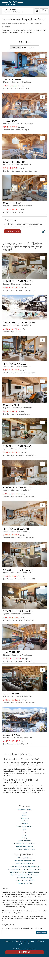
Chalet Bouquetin (14, 162)
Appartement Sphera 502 (18, 281)
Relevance (15, 47)
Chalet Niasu (11, 693)
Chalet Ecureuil (13, 79)
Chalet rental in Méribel (24, 883)
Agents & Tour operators (24, 846)
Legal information (24, 944)
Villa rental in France (24, 858)
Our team (24, 821)
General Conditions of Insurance (24, 843)
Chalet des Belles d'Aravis (19, 322)
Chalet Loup (10, 120)
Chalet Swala (11, 735)
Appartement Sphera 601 (18, 570)
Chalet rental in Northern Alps (24, 861)
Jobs (24, 829)
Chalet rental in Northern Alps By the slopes (24, 872)
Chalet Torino (12, 203)
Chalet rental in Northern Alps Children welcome (24, 869)
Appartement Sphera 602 (18, 446)
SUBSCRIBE (41, 932)
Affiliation (40, 941)
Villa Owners (20, 941)
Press (24, 832)
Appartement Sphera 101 (18, 487)
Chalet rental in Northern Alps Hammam (24, 875)
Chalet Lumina (11, 652)
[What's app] (43, 231)
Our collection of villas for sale (24, 849)
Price (24, 47)
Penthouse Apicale (14, 363)
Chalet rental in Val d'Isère (24, 880)
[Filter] (37, 10)
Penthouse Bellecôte (16, 528)
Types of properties (24, 810)
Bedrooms (34, 47)
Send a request (12, 231)
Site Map (31, 941)
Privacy (24, 838)
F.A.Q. (24, 835)
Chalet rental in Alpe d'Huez (24, 864)
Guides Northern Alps (24, 878)
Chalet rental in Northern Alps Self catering (24, 866)
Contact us (24, 952)
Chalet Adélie (11, 405)
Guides (24, 815)
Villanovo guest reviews (24, 827)
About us (24, 824)
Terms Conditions (25, 841)
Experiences (25, 818)
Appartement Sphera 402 (18, 611)
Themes (24, 812)
